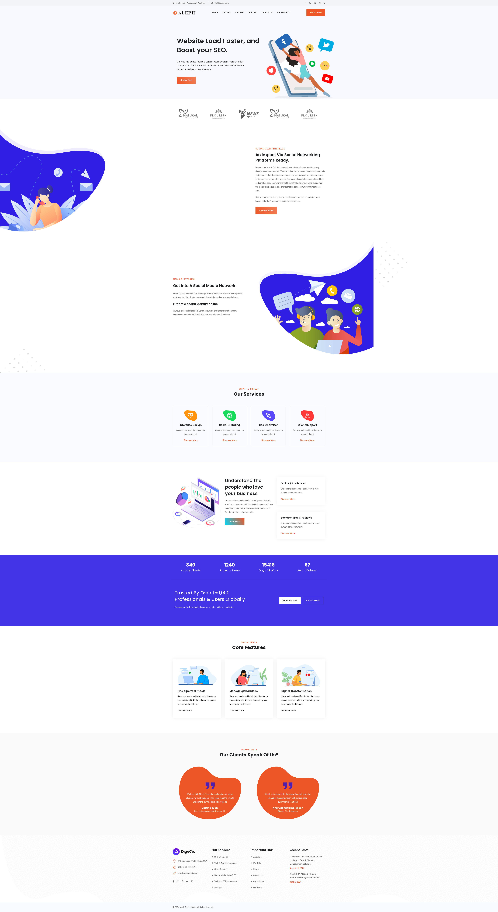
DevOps (218, 887)
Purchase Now (290, 600)
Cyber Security (221, 869)
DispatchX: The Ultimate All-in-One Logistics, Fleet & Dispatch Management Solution (306, 860)
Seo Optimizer (268, 425)
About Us (239, 12)
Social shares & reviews (296, 517)
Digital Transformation (296, 691)
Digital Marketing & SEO (225, 875)
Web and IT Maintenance (225, 881)
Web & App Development (225, 863)
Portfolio (253, 12)
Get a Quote (258, 881)
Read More (235, 521)
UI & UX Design (221, 857)
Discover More (266, 210)
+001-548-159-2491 (187, 867)
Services (226, 12)
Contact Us (267, 12)
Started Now (186, 80)
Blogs (256, 869)
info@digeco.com (221, 3)
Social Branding (229, 425)
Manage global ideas (244, 691)
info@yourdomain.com (188, 873)
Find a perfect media (192, 691)
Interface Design (191, 425)
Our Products (283, 12)
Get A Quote (315, 12)
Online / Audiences (293, 483)
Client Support (307, 425)
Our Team (257, 887)
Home (215, 12)
